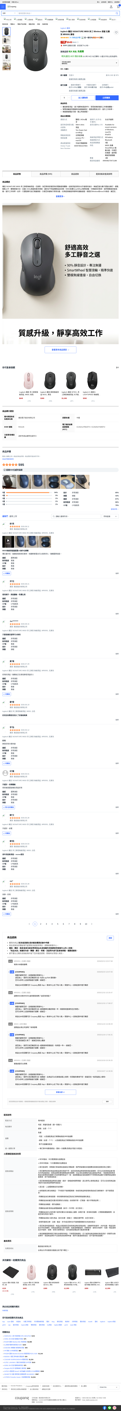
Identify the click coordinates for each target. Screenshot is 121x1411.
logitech (102, 1321)
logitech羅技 (58, 1325)
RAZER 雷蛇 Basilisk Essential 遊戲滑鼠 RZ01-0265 (20, 1354)
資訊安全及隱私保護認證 (18, 1389)
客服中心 (110, 2)
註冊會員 (103, 2)
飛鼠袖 (18, 1321)
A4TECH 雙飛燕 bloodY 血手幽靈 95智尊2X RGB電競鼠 (22, 1371)
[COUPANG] (22, 1399)
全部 (4, 13)
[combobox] (110, 516)
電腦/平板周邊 (21, 24)
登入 (98, 2)
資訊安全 (4, 1389)
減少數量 (69, 96)
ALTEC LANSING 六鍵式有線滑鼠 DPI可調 (17, 1362)
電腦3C (12, 24)
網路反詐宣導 (46, 1389)
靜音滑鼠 (60, 1321)
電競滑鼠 (34, 1325)
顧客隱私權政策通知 (71, 1385)
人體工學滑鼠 (27, 1321)
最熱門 (5, 516)
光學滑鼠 (75, 1321)
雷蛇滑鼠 (42, 1325)
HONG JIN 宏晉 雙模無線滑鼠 (13, 1365)
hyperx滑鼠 (24, 1325)
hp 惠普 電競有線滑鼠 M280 (13, 1345)
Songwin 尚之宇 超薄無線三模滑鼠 (15, 1368)
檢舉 (107, 1101)
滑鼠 (38, 24)
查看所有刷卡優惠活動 (77, 79)
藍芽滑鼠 (16, 1325)
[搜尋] (117, 13)
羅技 (47, 1321)
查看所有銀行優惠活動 (77, 91)
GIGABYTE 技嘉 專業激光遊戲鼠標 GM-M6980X (19, 1374)
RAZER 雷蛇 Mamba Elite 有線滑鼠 (15, 1342)
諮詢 (110, 938)
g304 (4, 1325)
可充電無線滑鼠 (39, 1321)
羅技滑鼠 (83, 1321)
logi (3, 1321)
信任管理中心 (57, 1385)
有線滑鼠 (5, 1310)
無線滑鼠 (45, 24)
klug (53, 1321)
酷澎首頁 (5, 24)
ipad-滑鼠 (73, 1325)
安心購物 (84, 1385)
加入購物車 (83, 98)
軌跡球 (67, 1321)
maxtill (90, 1321)
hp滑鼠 (49, 1325)
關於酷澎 (4, 1385)
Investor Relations (16, 1385)
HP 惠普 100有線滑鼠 (11, 1351)
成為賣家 (117, 2)
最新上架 (13, 516)
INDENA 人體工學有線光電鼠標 (14, 1356)
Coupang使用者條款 (32, 1385)
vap (9, 1325)
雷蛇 (96, 1321)
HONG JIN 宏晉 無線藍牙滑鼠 (13, 1339)
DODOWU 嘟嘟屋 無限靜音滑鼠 (14, 1348)
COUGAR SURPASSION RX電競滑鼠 (16, 1359)
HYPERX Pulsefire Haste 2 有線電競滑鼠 (17, 1377)
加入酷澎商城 (34, 1389)
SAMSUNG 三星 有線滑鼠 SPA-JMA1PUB (17, 1336)
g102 (66, 1325)
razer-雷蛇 (10, 1321)
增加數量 (69, 99)
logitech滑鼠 (112, 1321)
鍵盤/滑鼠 (32, 24)
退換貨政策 (45, 1385)
